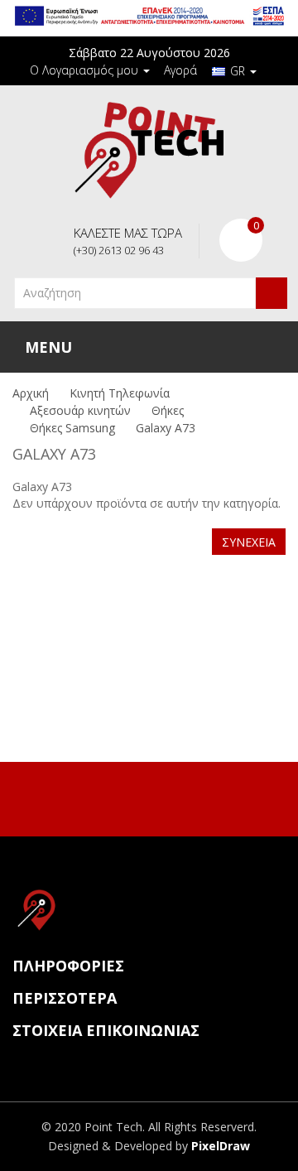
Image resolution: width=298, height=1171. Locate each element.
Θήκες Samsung (72, 428)
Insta (164, 797)
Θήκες (167, 410)
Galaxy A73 (165, 428)
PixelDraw (220, 1146)
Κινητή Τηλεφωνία (120, 393)
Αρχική (30, 393)
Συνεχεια (249, 542)
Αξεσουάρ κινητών (80, 410)
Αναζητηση (271, 293)
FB (130, 797)
